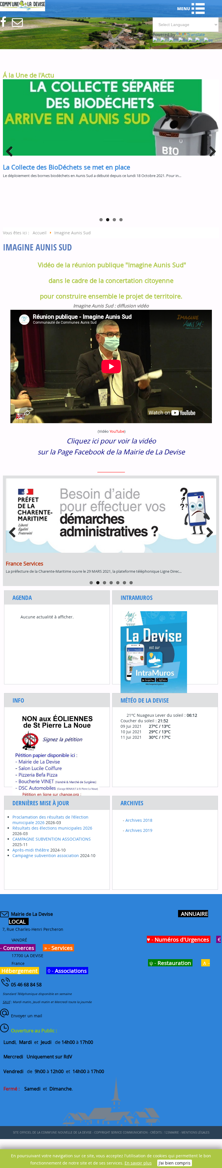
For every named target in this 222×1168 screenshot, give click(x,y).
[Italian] (191, 40)
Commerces (18, 947)
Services (62, 947)
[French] (156, 40)
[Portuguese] (199, 40)
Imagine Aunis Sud (37, 247)
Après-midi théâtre (30, 850)
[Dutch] (164, 40)
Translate (196, 34)
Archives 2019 (138, 830)
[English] (173, 40)
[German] (183, 40)
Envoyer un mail (26, 1015)
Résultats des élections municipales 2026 (52, 828)
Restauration (174, 962)
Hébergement (19, 970)
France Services (24, 563)
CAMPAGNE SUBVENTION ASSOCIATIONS (51, 839)
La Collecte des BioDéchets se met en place (66, 167)
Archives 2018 (138, 820)
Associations (71, 970)
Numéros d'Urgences (182, 939)
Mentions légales (195, 1132)
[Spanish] (208, 40)
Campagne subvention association (45, 855)
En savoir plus (138, 1163)
